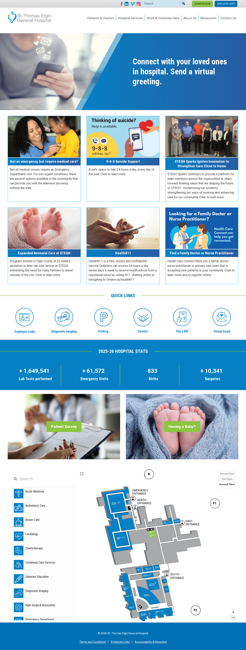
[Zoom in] (233, 612)
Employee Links (226, 3)
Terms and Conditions (92, 641)
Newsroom (208, 18)
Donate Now (202, 3)
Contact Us (228, 18)
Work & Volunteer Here (163, 18)
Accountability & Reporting (151, 641)
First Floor (227, 479)
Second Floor (227, 474)
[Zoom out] (233, 617)
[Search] (183, 2)
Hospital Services (130, 18)
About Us (190, 18)
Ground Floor (227, 484)
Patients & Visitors (100, 18)
